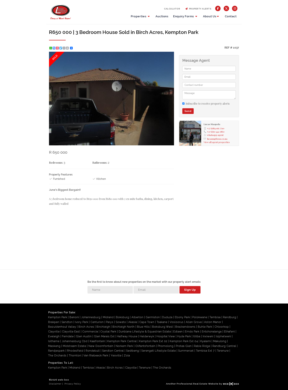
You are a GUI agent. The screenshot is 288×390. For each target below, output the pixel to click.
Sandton (67, 322)
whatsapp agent (215, 134)
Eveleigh (54, 336)
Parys (109, 322)
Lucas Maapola (212, 124)
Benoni (74, 317)
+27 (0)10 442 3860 (215, 131)
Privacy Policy (72, 383)
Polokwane (199, 317)
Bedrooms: (56, 162)
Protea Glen (184, 346)
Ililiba (196, 336)
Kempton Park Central (122, 341)
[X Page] (226, 8)
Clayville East (71, 331)
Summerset (186, 350)
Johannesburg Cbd (75, 341)
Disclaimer (55, 383)
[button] (171, 54)
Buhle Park (205, 326)
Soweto (121, 322)
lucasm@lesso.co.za (217, 138)
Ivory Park (81, 322)
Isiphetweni (223, 336)
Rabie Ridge (202, 346)
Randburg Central (224, 346)
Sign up (190, 289)
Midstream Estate (74, 346)
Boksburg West (162, 326)
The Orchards (57, 355)
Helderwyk (147, 336)
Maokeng (54, 346)
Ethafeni (229, 331)
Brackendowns (185, 326)
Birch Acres (86, 326)
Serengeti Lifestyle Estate (158, 350)
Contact (231, 16)
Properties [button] (139, 16)
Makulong (219, 341)
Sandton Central (113, 350)
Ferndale (68, 336)
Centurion (97, 322)
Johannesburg (90, 317)
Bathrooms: (99, 162)
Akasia (132, 322)
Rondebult (93, 350)
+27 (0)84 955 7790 (215, 128)
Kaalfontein (97, 341)
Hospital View (165, 336)
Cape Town (146, 322)
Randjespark (56, 350)
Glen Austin (84, 336)
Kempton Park (57, 317)
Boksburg (122, 317)
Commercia (90, 331)
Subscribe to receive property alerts (208, 103)
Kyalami (205, 341)
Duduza (167, 317)
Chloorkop (221, 326)
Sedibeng (132, 350)
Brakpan (53, 322)
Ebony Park (182, 317)
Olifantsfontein (145, 346)
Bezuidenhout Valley (62, 326)
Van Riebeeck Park (96, 355)
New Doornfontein (100, 346)
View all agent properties (217, 142)
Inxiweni (208, 336)
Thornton (75, 355)
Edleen (178, 331)
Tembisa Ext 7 (205, 350)
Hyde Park (184, 336)
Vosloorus (177, 322)
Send (188, 111)
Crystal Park (108, 331)
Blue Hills (143, 326)
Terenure (223, 350)
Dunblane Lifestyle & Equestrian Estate (145, 331)
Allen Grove (194, 322)
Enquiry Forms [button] (183, 16)
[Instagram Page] (234, 8)
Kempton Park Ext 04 (184, 341)
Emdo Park (192, 331)
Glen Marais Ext (104, 336)
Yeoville (116, 355)
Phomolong (166, 346)
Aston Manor (212, 322)
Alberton (137, 317)
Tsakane (162, 322)
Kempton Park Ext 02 (153, 341)
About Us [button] (209, 16)
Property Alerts (199, 8)
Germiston (153, 317)
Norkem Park (124, 346)
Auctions (162, 16)
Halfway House (127, 336)
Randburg (229, 317)
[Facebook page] (218, 8)
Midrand (108, 317)
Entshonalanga (212, 331)
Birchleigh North (123, 326)
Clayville (54, 331)
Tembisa (215, 317)
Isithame (54, 341)
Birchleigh (103, 326)
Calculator (172, 8)
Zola (127, 355)
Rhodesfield (75, 350)
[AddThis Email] (68, 48)
